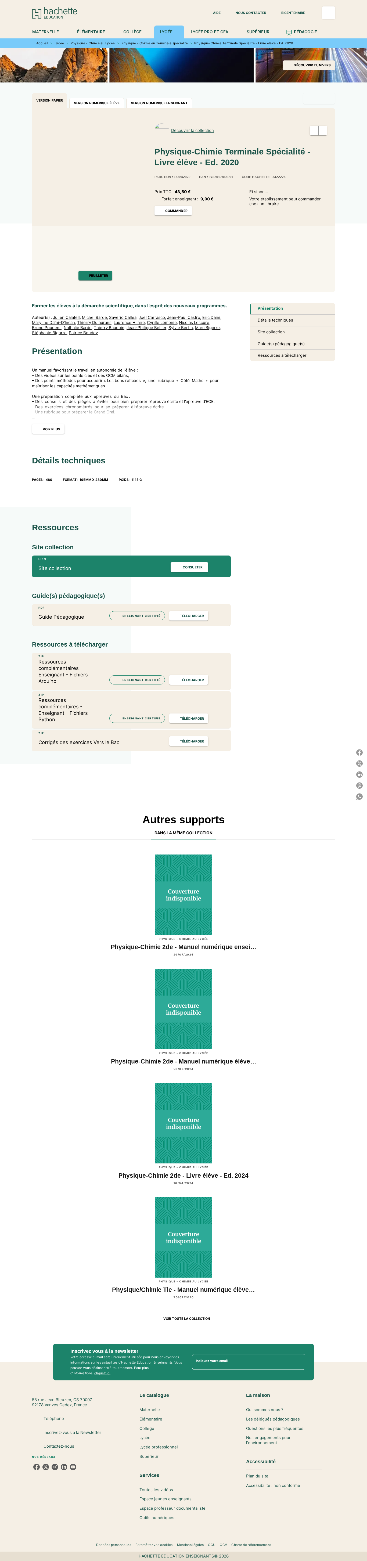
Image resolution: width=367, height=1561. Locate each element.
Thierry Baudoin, (109, 327)
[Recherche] (328, 12)
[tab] (48, 32)
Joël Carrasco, (152, 317)
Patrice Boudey (83, 332)
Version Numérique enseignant (159, 103)
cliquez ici (102, 1373)
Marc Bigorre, (208, 327)
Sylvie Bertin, (181, 327)
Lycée (59, 43)
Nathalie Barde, (78, 327)
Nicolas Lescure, (194, 322)
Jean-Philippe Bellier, (147, 327)
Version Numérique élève (97, 103)
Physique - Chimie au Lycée (93, 43)
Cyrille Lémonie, (162, 322)
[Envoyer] (298, 1361)
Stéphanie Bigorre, (50, 332)
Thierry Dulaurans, (95, 322)
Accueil (42, 43)
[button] (213, 13)
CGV (223, 1545)
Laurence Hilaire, (130, 322)
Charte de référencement (251, 1545)
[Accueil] (54, 13)
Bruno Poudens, (47, 327)
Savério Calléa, (123, 317)
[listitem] (36, 1467)
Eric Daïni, (211, 317)
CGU (211, 1545)
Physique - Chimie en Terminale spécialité (154, 43)
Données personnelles (113, 1545)
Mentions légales (190, 1545)
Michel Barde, (95, 317)
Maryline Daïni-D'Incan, (54, 322)
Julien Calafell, (67, 317)
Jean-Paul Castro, (184, 317)
